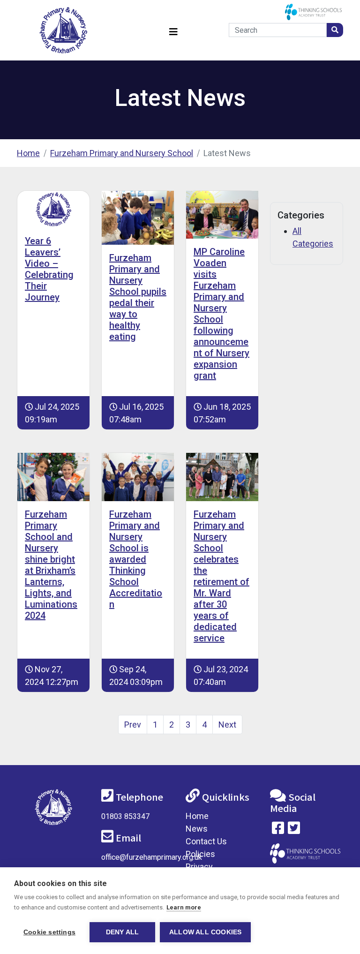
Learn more (183, 907)
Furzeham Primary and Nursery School (121, 153)
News (197, 829)
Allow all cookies (205, 932)
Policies (200, 854)
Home (28, 153)
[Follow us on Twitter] (294, 830)
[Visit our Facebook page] (278, 830)
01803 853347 (125, 816)
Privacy (199, 866)
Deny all (122, 932)
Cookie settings (49, 932)
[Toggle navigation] (173, 30)
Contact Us (206, 841)
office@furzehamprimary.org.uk (151, 857)
